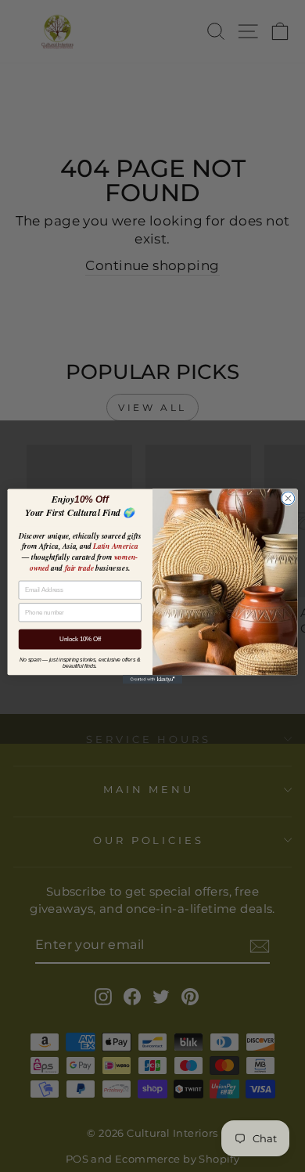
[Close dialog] (288, 498)
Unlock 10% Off (79, 639)
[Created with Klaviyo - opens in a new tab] (152, 679)
